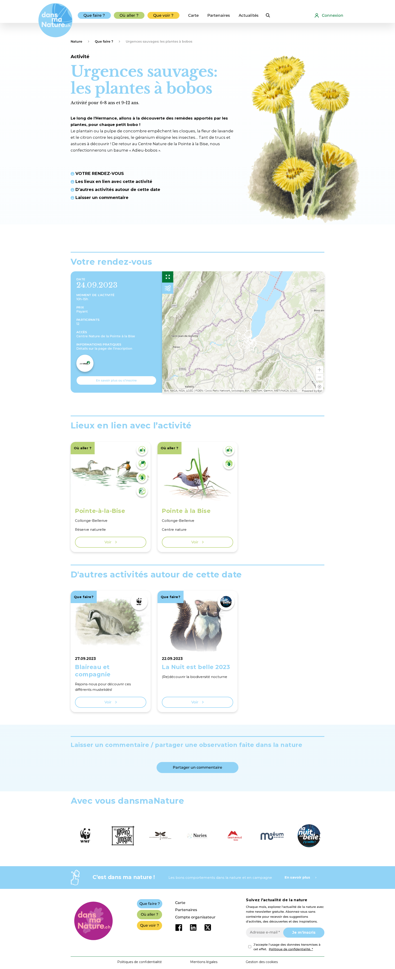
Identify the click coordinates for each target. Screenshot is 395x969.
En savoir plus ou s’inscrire (116, 380)
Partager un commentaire (197, 767)
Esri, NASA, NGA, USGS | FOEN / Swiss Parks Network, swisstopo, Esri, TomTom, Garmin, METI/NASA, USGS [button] (230, 390)
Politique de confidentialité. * (291, 949)
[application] (243, 332)
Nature (76, 41)
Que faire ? (104, 41)
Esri (320, 390)
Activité (80, 56)
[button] (319, 369)
